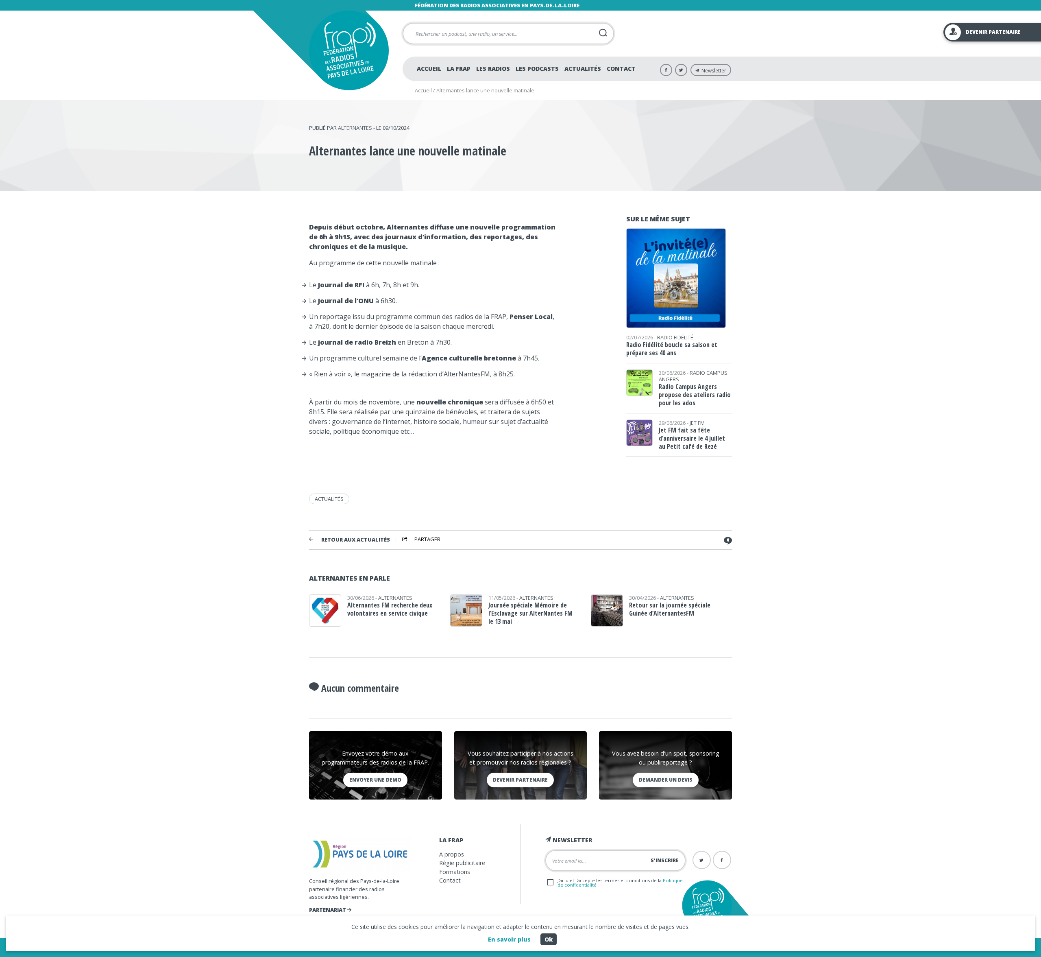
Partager (427, 539)
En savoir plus (509, 939)
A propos (451, 854)
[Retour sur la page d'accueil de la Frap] (348, 50)
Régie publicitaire (462, 863)
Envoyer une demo (375, 779)
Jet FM (697, 422)
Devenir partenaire (520, 779)
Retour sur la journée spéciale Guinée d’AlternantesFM (669, 609)
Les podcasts (537, 68)
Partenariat (328, 909)
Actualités (582, 68)
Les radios (493, 68)
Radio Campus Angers (693, 376)
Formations (454, 872)
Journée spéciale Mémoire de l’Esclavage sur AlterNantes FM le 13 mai (530, 613)
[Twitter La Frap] (681, 70)
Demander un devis (666, 779)
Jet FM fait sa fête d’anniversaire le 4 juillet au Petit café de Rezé (692, 438)
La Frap (458, 68)
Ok (548, 939)
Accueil (429, 68)
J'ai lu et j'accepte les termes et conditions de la (620, 882)
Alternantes (355, 127)
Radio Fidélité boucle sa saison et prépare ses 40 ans (671, 348)
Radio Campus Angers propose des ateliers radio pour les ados (695, 394)
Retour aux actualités (355, 540)
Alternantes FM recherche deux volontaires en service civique (389, 609)
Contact (621, 68)
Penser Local (531, 316)
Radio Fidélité (675, 337)
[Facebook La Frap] (666, 70)
